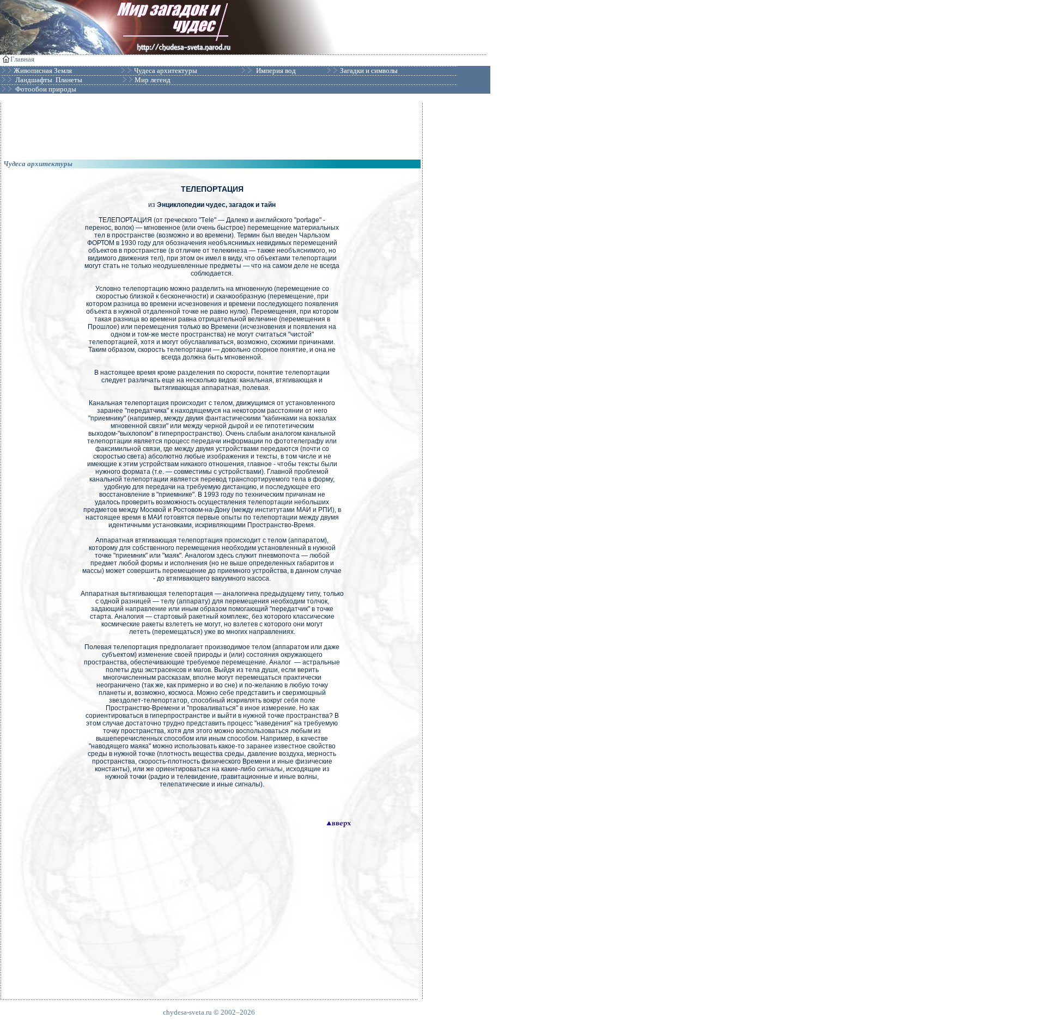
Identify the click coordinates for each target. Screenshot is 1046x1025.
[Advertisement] (212, 127)
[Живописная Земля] (73, 71)
